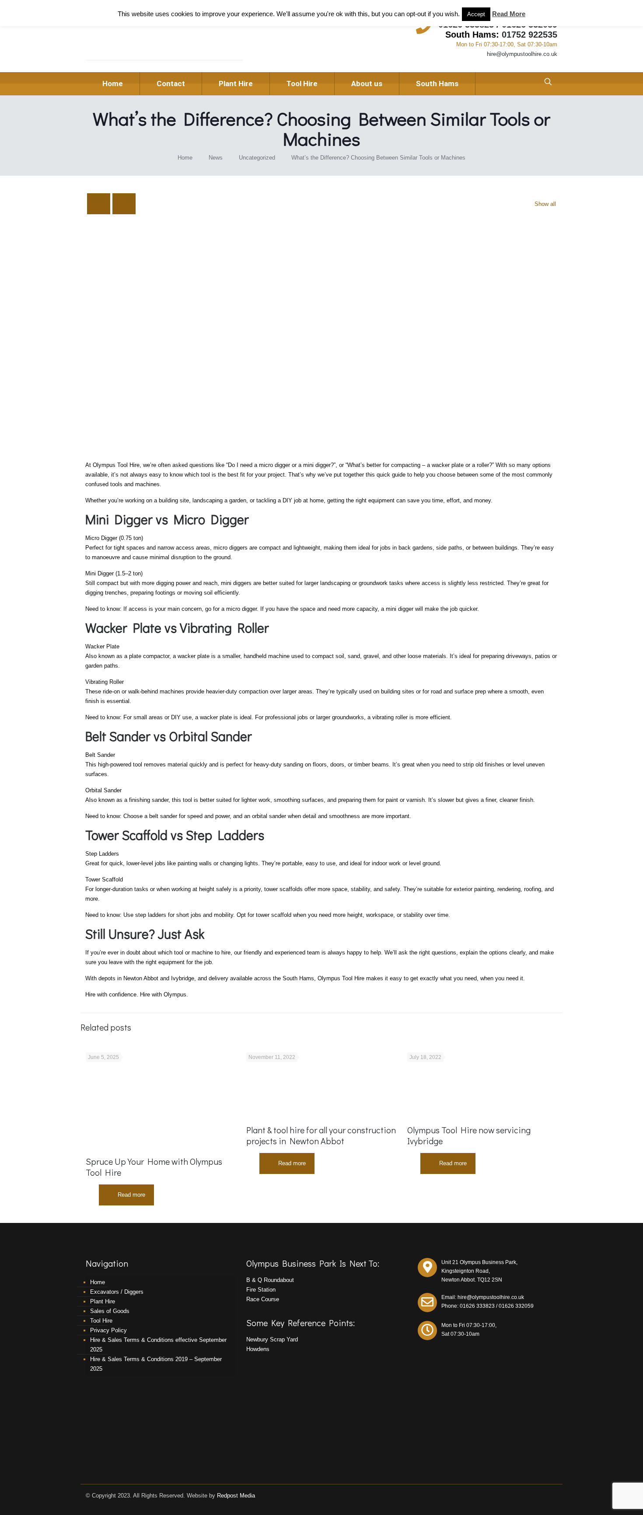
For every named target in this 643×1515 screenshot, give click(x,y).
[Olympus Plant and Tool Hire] (146, 40)
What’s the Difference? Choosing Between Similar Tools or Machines (378, 157)
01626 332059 (516, 1306)
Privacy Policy (108, 1330)
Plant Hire (102, 1301)
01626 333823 (477, 1306)
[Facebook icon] (545, 1495)
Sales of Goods (109, 1311)
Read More (508, 13)
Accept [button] (476, 14)
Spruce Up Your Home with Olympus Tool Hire (154, 1167)
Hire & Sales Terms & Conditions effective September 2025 (158, 1345)
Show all (545, 204)
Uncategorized (257, 157)
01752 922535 (529, 34)
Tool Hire (101, 1320)
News (216, 157)
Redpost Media (236, 1495)
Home (185, 157)
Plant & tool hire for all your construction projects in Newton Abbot (321, 1135)
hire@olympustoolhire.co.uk (522, 54)
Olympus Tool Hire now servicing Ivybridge (469, 1135)
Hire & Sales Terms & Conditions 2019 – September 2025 (156, 1364)
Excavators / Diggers (116, 1292)
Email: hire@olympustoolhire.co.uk (482, 1297)
